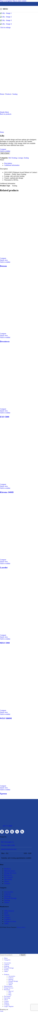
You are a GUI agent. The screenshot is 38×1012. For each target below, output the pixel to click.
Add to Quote (5, 153)
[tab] (8, 163)
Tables (6, 902)
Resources (8, 875)
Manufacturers (9, 871)
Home (2, 94)
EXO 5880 (4, 417)
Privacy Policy (21, 927)
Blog (9, 994)
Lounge (20, 158)
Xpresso (3, 794)
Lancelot (3, 567)
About (6, 881)
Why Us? (11, 991)
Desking (7, 896)
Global (6, 915)
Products (8, 94)
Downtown (5, 341)
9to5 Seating (13, 158)
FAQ (9, 993)
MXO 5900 (5, 643)
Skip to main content (19, 1)
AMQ (6, 923)
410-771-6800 (7, 826)
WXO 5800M (6, 718)
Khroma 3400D (7, 492)
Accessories (8, 892)
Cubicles (7, 894)
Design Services (10, 873)
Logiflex (7, 919)
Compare (6, 1004)
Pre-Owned (8, 877)
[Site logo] (19, 13)
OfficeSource (9, 911)
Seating (14, 94)
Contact (7, 883)
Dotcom (3, 266)
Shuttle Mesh (4, 112)
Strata (2, 132)
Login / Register (9, 1006)
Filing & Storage (10, 898)
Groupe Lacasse (10, 921)
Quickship (8, 879)
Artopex (7, 917)
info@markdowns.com (8, 849)
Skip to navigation (6, 1)
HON (6, 913)
